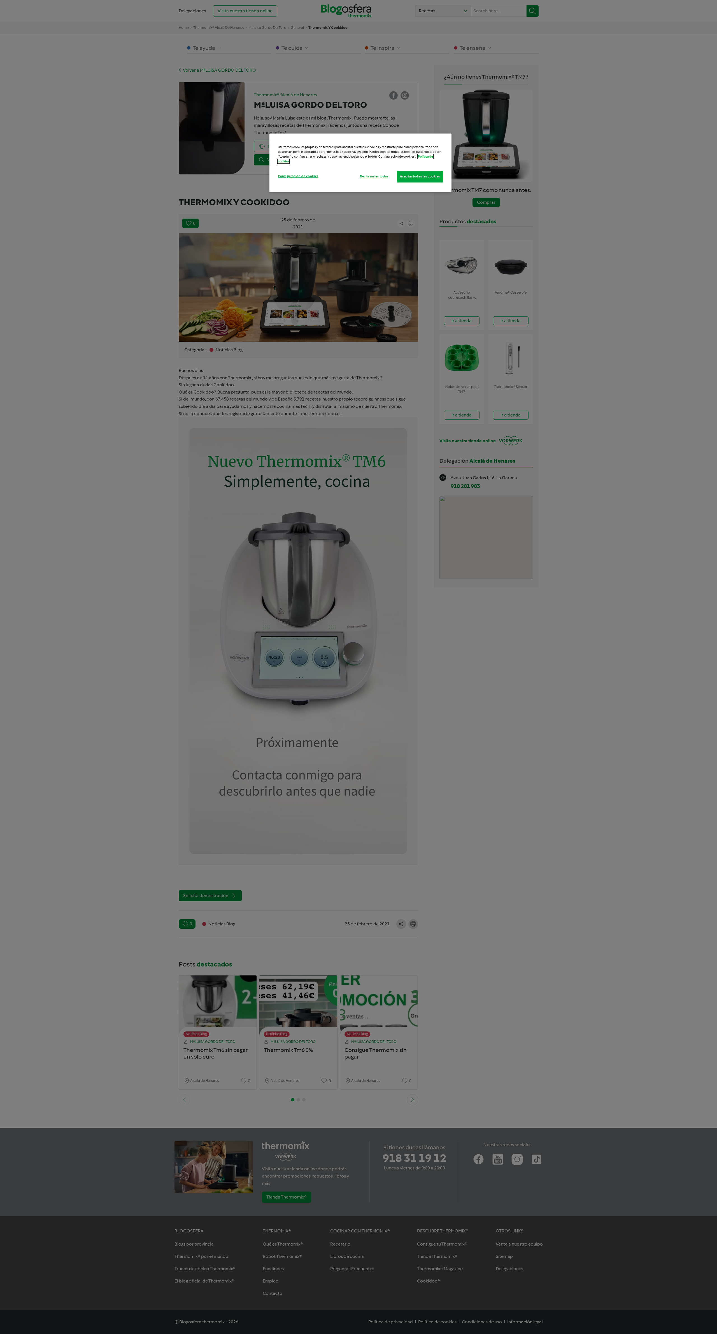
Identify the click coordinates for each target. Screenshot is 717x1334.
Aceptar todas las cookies (420, 176)
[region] (360, 163)
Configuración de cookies (298, 176)
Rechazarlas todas (374, 176)
